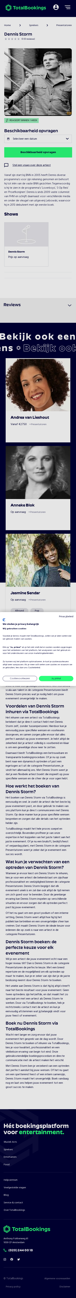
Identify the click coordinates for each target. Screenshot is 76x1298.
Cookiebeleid (34, 667)
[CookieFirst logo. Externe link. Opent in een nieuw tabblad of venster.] (4, 619)
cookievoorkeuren (60, 661)
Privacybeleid (66, 616)
